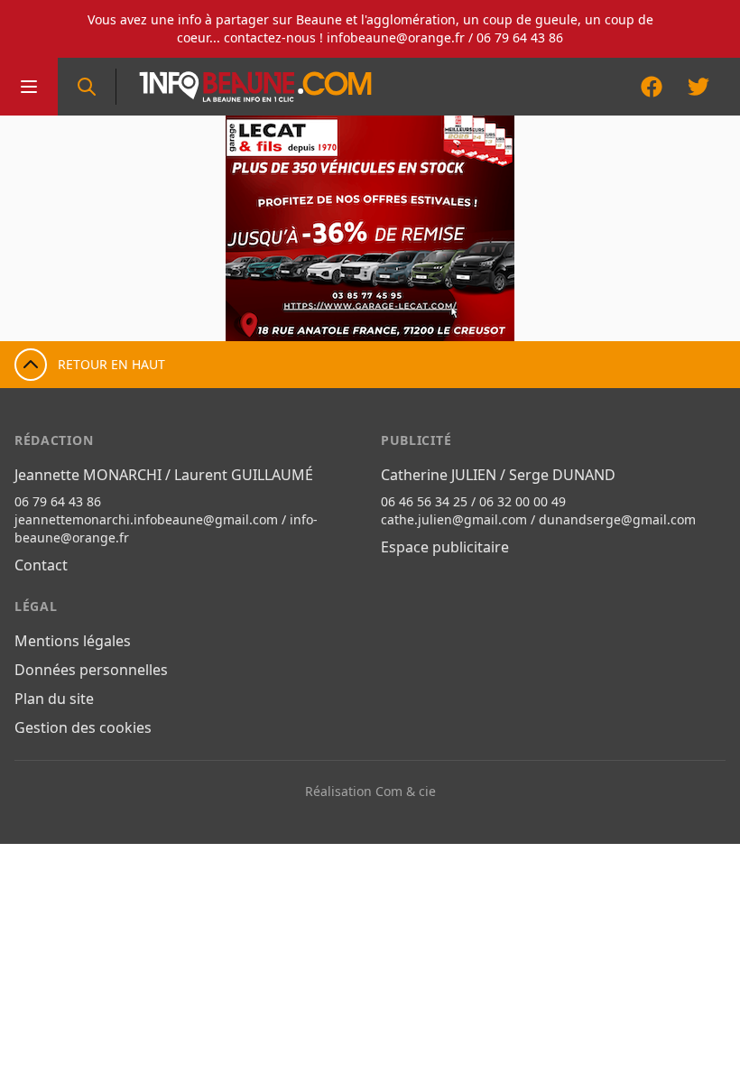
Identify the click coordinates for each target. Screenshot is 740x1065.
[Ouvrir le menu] (29, 87)
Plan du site (54, 698)
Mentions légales (72, 641)
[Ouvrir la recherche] (87, 87)
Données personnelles (91, 670)
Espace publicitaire (445, 547)
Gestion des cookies (83, 727)
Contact (41, 565)
